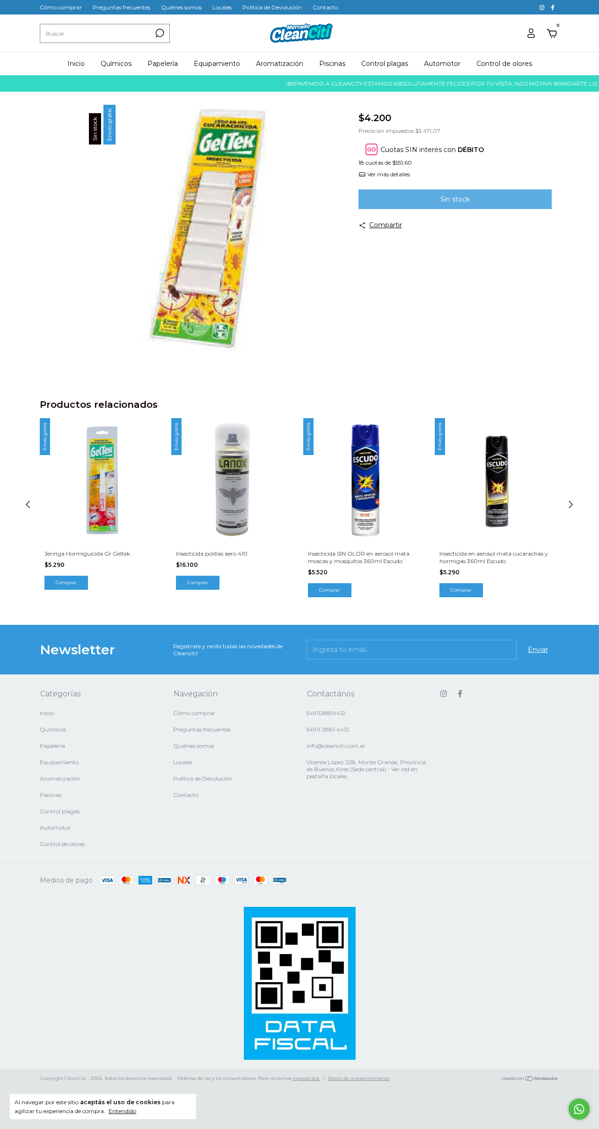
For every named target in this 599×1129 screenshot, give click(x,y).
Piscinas (332, 63)
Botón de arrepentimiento (359, 1078)
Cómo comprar (61, 7)
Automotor (442, 63)
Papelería (162, 63)
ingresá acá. (306, 1078)
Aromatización (279, 63)
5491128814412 (326, 712)
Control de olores (504, 63)
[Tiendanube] (530, 1079)
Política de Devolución (272, 7)
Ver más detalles (388, 174)
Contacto (325, 7)
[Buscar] (159, 33)
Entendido (122, 1111)
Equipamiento (217, 63)
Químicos (116, 63)
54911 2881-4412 (328, 729)
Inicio (76, 63)
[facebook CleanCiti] (552, 7)
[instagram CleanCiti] (542, 7)
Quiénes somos (181, 7)
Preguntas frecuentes (121, 7)
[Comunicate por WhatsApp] (579, 1109)
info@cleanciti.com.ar (336, 745)
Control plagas (384, 63)
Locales (222, 7)
